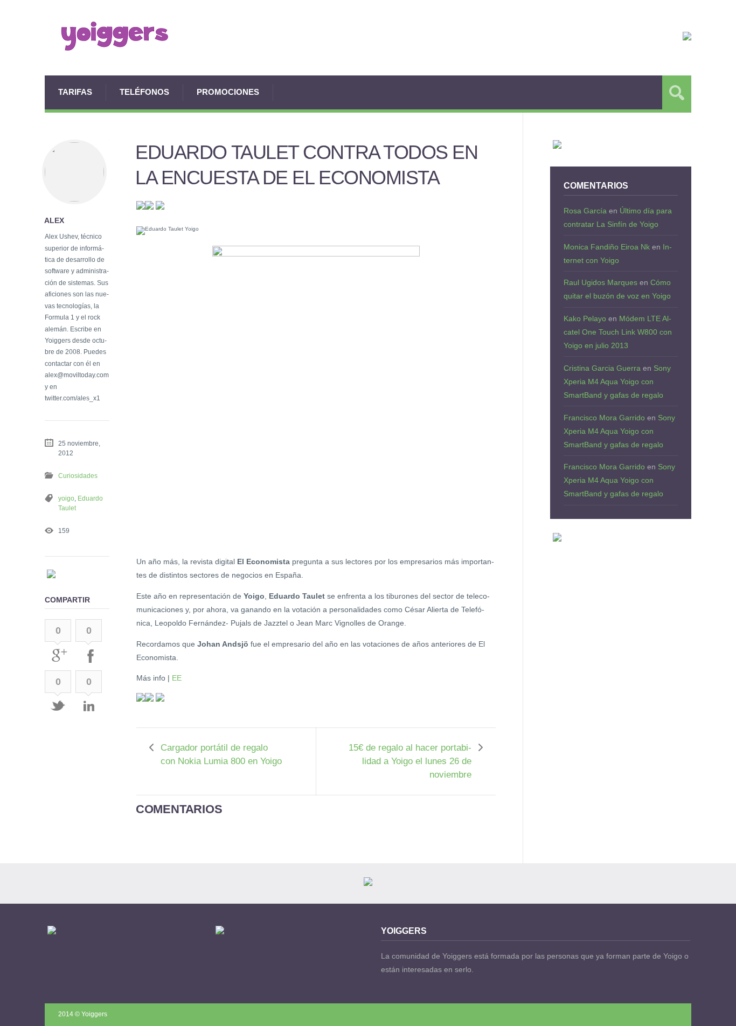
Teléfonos (144, 91)
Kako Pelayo (585, 318)
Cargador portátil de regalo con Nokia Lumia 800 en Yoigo (221, 754)
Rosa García (585, 210)
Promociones (228, 91)
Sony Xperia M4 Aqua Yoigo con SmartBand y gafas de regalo (617, 381)
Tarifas (75, 91)
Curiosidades (78, 476)
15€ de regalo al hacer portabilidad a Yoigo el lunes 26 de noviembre (410, 761)
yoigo (66, 498)
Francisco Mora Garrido (604, 417)
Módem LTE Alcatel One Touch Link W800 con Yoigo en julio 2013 (618, 332)
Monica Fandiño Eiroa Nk (607, 246)
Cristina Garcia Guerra (602, 368)
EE (177, 678)
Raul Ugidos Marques (600, 282)
